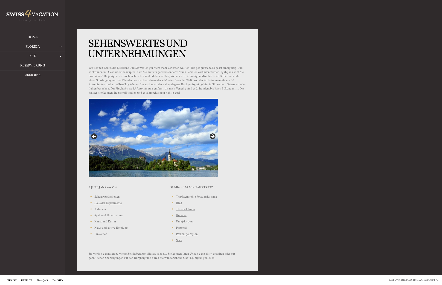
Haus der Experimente (108, 203)
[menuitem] (11, 280)
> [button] (212, 136)
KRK (32, 56)
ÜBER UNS (33, 75)
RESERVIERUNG (32, 65)
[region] (153, 138)
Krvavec (181, 215)
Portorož (181, 227)
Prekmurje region (187, 234)
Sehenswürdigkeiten (107, 196)
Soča (179, 240)
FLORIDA (33, 47)
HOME (33, 37)
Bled (179, 203)
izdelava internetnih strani (406, 280)
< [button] (94, 136)
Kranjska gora (184, 221)
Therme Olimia (185, 209)
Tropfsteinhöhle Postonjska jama (196, 196)
